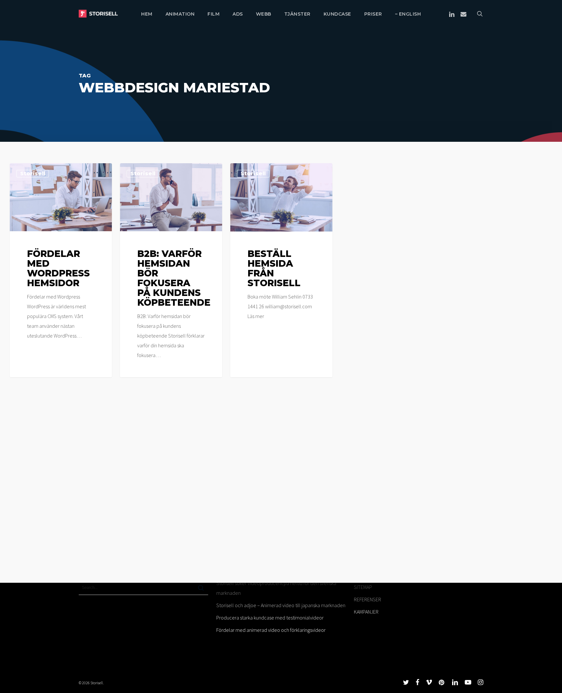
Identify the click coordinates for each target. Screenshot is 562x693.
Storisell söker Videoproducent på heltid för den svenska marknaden (276, 588)
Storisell (32, 173)
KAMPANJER (366, 611)
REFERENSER (367, 599)
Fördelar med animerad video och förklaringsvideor (271, 630)
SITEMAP (363, 587)
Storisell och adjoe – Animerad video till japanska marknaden (280, 605)
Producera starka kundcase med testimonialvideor (270, 617)
